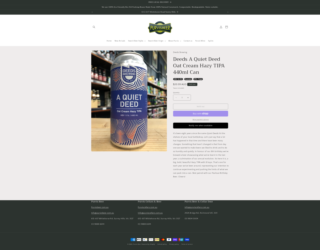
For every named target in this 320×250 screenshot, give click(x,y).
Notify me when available (200, 125)
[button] (94, 27)
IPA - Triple (198, 79)
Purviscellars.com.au (147, 207)
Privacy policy (174, 244)
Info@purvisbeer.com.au (102, 213)
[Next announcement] (228, 12)
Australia (188, 79)
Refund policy (162, 244)
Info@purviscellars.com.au (150, 213)
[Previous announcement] (92, 12)
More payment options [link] (201, 119)
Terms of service (187, 244)
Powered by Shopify (148, 244)
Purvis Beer (137, 244)
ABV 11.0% (178, 79)
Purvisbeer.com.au (99, 207)
